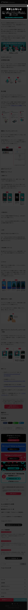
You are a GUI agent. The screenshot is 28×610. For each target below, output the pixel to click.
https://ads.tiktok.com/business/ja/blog (14, 17)
